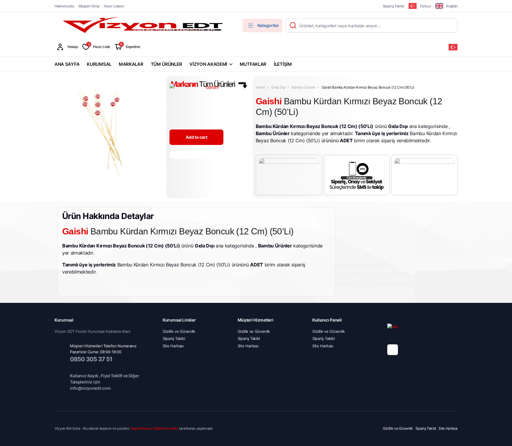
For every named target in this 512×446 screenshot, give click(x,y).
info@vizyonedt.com (90, 388)
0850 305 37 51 (91, 359)
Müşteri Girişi (89, 6)
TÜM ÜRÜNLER (166, 64)
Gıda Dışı (278, 87)
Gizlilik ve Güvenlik (179, 331)
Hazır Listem (114, 6)
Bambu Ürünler (303, 87)
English (451, 6)
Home (260, 87)
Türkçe (425, 6)
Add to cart (196, 137)
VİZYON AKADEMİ (208, 64)
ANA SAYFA (67, 64)
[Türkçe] (453, 47)
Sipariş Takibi (393, 6)
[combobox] (453, 47)
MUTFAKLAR (253, 64)
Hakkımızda (64, 6)
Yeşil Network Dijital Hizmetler (154, 428)
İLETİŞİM (283, 64)
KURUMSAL (99, 64)
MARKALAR (131, 64)
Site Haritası (173, 345)
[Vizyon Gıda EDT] (143, 25)
